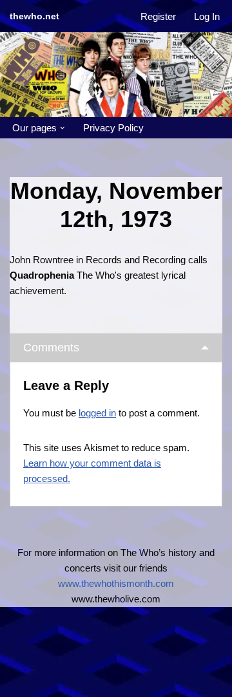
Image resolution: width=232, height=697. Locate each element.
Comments (51, 347)
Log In (207, 16)
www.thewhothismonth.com (116, 583)
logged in (97, 412)
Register (158, 16)
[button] (62, 128)
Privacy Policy (113, 127)
